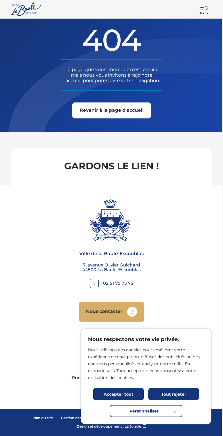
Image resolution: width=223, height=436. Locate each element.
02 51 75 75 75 (118, 283)
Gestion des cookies (78, 418)
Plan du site (43, 418)
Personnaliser (144, 411)
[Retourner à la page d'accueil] (26, 9)
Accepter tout (118, 394)
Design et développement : (111, 426)
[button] (204, 9)
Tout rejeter (173, 394)
